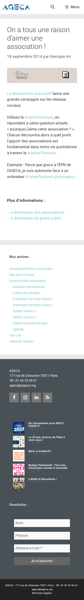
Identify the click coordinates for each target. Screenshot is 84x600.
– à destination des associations (35, 212)
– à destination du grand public (34, 218)
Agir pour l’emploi (21, 275)
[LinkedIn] (36, 397)
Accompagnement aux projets (31, 269)
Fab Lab (15, 335)
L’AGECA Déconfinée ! (42, 479)
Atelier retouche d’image (30, 323)
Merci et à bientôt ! (40, 451)
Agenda (18, 329)
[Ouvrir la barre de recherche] (53, 7)
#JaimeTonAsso (39, 117)
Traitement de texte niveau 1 (33, 299)
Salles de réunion (21, 341)
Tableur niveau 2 (24, 317)
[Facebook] (14, 397)
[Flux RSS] (47, 397)
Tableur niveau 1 (24, 311)
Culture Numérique (26, 293)
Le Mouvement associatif (29, 93)
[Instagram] (25, 397)
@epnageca (64, 176)
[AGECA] (16, 7)
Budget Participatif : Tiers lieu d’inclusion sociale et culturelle (47, 466)
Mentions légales (42, 593)
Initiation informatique (29, 287)
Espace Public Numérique (27, 281)
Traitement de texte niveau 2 (33, 305)
